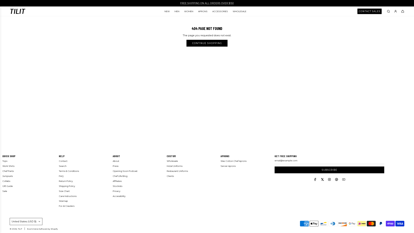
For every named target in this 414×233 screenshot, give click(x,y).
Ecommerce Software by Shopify (42, 229)
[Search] (388, 11)
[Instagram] (329, 180)
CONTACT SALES (369, 11)
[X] (322, 180)
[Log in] (395, 11)
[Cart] (402, 11)
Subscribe (329, 169)
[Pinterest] (336, 180)
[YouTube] (343, 180)
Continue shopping (207, 43)
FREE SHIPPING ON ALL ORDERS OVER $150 (207, 3)
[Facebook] (315, 180)
